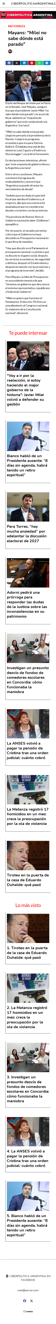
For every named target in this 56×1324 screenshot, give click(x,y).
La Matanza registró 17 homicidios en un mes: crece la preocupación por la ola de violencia (28, 816)
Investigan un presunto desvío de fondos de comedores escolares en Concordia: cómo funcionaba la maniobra (28, 679)
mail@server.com (28, 1290)
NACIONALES (16, 26)
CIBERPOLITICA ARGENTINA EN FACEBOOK (29, 1278)
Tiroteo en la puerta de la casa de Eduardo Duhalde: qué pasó (28, 880)
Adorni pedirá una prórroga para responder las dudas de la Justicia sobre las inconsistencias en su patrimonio (27, 604)
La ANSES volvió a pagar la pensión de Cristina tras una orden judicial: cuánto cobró (27, 750)
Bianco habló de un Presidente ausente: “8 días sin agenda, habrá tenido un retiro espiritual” (27, 465)
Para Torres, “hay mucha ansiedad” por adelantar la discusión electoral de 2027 (27, 533)
